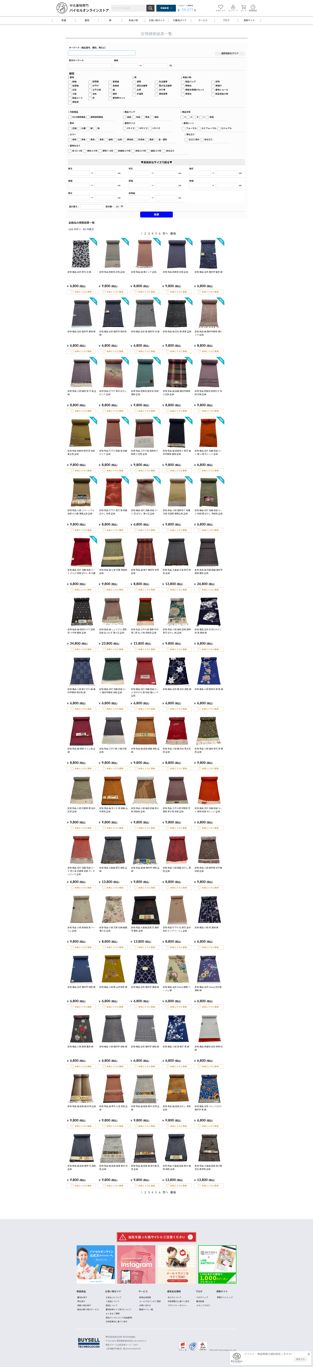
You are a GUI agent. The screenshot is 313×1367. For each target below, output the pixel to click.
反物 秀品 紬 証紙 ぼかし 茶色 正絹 (177, 1108)
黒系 (151, 140)
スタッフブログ (203, 1305)
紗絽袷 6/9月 (124, 151)
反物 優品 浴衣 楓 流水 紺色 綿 (177, 689)
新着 (64, 20)
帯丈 (70, 193)
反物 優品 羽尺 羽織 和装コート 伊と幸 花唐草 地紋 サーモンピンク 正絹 (81, 871)
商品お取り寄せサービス (88, 1310)
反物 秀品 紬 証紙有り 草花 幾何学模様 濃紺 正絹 (177, 452)
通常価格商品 (96, 117)
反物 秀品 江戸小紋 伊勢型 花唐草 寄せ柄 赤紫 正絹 (176, 810)
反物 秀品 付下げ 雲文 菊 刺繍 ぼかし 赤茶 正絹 (113, 512)
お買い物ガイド (157, 20)
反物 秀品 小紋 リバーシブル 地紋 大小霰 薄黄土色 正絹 (80, 512)
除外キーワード (76, 61)
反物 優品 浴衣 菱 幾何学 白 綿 (145, 332)
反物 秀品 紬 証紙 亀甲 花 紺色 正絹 (81, 1167)
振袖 (74, 82)
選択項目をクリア (229, 54)
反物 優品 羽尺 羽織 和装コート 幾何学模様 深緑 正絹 (113, 691)
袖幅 (70, 181)
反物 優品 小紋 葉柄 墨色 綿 (80, 1047)
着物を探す (82, 1297)
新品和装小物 (221, 94)
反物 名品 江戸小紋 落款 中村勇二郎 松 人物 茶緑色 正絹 (144, 631)
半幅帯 (140, 94)
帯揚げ (218, 86)
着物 (87, 20)
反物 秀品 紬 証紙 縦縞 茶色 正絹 (145, 750)
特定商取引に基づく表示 (178, 1301)
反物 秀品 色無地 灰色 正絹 (112, 272)
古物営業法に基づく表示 (116, 1322)
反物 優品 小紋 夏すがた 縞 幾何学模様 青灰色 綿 (81, 691)
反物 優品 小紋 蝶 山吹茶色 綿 (113, 987)
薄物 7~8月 (107, 151)
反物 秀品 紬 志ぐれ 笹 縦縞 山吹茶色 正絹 (113, 810)
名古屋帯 (163, 82)
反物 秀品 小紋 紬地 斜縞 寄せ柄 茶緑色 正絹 (145, 810)
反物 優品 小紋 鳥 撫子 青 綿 (176, 1047)
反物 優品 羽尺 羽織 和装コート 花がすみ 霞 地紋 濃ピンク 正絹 (144, 692)
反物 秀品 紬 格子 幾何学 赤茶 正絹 (145, 571)
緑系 (111, 140)
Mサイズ (143, 128)
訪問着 (95, 82)
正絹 (74, 128)
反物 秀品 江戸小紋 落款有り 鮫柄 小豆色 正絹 (144, 452)
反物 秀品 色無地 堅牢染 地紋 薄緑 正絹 (144, 393)
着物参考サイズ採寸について (118, 1310)
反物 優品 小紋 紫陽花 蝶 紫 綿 (209, 689)
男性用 (75, 102)
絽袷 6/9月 (156, 151)
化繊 (83, 128)
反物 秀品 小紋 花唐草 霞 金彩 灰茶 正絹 (81, 810)
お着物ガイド (180, 20)
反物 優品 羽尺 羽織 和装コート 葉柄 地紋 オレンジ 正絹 (208, 810)
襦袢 (115, 94)
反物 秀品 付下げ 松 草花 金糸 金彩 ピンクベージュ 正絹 (177, 929)
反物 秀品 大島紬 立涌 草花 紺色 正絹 (177, 571)
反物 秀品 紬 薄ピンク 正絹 (143, 272)
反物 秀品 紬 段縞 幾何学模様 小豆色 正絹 (176, 393)
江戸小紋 (96, 90)
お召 (74, 90)
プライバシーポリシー (177, 1305)
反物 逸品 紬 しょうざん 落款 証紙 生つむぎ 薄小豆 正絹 (113, 631)
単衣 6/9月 (92, 151)
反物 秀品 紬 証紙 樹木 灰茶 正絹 (145, 1108)
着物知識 (200, 1301)
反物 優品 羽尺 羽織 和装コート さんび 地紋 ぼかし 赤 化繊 (81, 571)
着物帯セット (119, 98)
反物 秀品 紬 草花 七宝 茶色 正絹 (113, 1108)
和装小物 (133, 20)
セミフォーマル (208, 128)
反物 (217, 82)
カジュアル (226, 128)
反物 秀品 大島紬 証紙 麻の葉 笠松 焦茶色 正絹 (208, 1167)
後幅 (191, 181)
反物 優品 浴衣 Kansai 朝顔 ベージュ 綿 (176, 989)
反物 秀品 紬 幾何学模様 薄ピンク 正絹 (208, 333)
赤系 (74, 140)
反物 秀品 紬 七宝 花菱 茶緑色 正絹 (113, 571)
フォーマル (191, 128)
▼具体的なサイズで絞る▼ (156, 162)
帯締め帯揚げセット (194, 90)
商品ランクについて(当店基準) (119, 1318)
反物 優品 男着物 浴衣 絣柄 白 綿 (209, 1048)
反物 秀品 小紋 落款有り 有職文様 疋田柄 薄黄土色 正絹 (176, 512)
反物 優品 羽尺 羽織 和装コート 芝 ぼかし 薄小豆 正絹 (144, 512)
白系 (120, 140)
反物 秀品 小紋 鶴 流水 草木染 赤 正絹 (177, 750)
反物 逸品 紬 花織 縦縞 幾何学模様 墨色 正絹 (209, 571)
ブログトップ (202, 1297)
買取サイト (249, 20)
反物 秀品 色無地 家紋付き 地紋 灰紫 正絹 (208, 393)
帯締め (188, 86)
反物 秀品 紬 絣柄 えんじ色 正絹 (81, 750)
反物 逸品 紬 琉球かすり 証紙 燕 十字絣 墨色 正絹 (81, 631)
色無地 (116, 86)
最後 (173, 233)
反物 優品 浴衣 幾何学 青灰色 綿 (113, 333)
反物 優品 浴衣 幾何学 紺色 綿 (81, 987)
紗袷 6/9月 (140, 151)
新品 (212, 117)
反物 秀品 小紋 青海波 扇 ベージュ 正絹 (81, 929)
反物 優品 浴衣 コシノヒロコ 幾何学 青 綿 (208, 1108)
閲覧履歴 (253, 11)
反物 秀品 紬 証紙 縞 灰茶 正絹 (81, 1106)
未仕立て (208, 140)
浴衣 (94, 94)
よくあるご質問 (112, 1314)
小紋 (74, 94)
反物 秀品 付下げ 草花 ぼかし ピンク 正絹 (113, 393)
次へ (165, 233)
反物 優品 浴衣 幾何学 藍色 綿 (209, 272)
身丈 (70, 169)
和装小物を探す (84, 1305)
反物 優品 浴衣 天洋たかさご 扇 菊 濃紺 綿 (208, 631)
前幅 (131, 181)
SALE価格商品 (79, 117)
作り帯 (162, 90)
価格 (116, 61)
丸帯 (139, 90)
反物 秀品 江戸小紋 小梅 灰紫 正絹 (113, 750)
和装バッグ (190, 82)
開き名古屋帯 (165, 86)
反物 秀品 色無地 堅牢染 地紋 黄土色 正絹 (81, 452)
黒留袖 (116, 82)
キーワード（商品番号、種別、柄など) (87, 48)
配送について (112, 1305)
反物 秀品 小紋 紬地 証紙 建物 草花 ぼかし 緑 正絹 (177, 631)
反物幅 (132, 193)
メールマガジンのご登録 (150, 1301)
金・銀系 (163, 140)
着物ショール (221, 90)
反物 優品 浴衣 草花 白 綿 (79, 272)
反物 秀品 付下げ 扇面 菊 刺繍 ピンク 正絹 (113, 452)
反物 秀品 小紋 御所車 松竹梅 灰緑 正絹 (208, 869)
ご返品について (112, 1301)
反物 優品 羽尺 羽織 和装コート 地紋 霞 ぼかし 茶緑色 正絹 (209, 512)
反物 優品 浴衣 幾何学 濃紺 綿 (81, 332)
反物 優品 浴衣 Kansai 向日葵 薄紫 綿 (208, 989)
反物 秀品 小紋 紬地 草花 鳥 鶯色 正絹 (209, 750)
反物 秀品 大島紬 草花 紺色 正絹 (113, 869)
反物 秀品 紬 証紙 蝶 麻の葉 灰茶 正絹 (145, 1167)
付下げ (95, 86)
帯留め (188, 94)
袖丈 (191, 169)
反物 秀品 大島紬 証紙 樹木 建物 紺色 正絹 (177, 1167)
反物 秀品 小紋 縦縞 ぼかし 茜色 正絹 (177, 869)
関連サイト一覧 (146, 1310)
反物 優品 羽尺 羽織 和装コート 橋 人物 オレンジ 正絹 (208, 452)
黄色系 (130, 140)
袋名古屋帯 (142, 86)
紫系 (92, 140)
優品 (156, 117)
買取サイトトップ (225, 1297)
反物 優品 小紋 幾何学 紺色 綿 (113, 1047)
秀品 (147, 117)
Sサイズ (130, 128)
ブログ (226, 20)
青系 (102, 140)
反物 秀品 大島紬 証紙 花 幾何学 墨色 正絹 (145, 929)
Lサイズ (156, 128)
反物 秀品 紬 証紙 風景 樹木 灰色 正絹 (113, 1167)
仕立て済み (194, 140)
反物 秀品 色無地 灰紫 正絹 (175, 272)
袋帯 (139, 82)
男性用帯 (163, 94)
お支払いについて (113, 1297)
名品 (138, 117)
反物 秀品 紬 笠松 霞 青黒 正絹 (177, 332)
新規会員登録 (145, 1297)
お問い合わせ (145, 1305)
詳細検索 (165, 8)
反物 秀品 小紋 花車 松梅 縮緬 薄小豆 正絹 (113, 929)
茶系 (83, 140)
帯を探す (81, 1301)
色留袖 (75, 86)
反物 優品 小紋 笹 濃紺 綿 (206, 928)
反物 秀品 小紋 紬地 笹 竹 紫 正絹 (81, 393)
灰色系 (141, 140)
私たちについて (174, 1297)
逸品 (129, 117)
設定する (300, 1359)
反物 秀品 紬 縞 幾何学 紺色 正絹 (145, 869)
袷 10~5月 (77, 151)
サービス (203, 20)
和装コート (77, 98)
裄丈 (131, 169)
